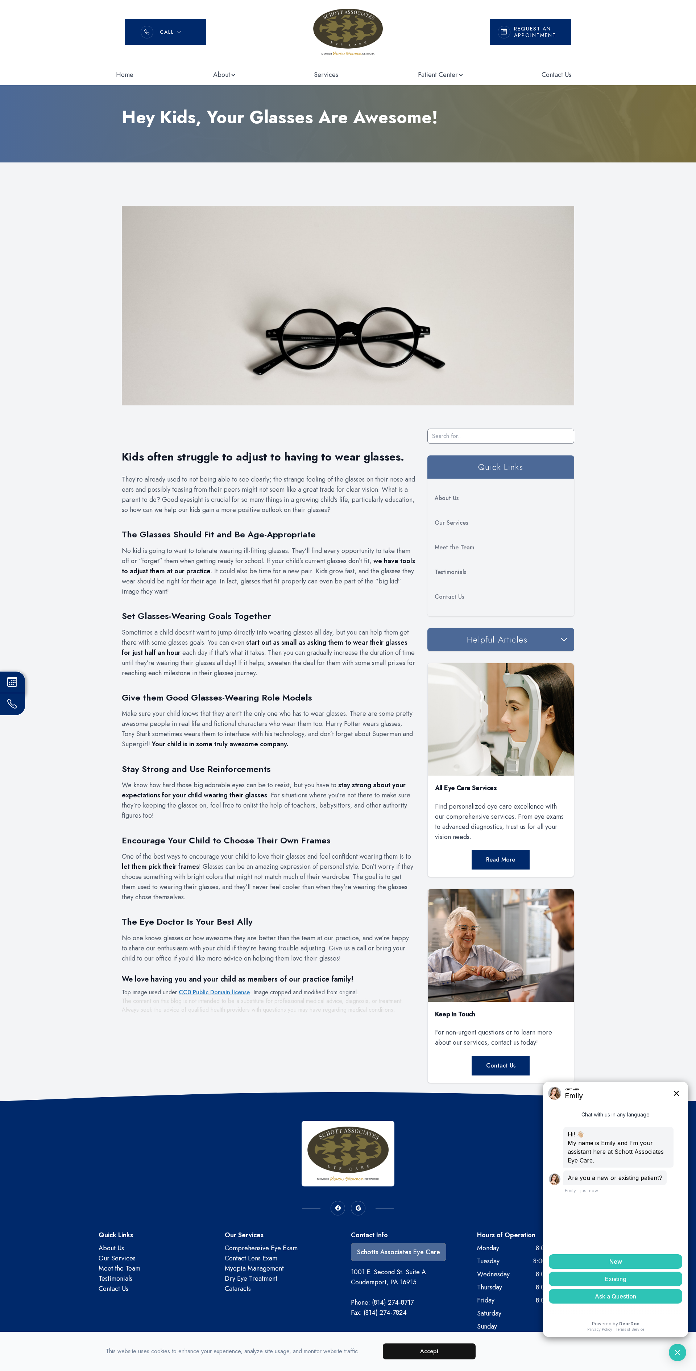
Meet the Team (454, 547)
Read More (500, 859)
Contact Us (556, 74)
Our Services (451, 523)
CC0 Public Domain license (214, 992)
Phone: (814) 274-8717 (382, 1302)
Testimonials (450, 572)
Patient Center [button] (438, 74)
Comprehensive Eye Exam (261, 1248)
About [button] (221, 74)
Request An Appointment (535, 31)
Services (326, 74)
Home (124, 74)
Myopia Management (254, 1268)
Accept (429, 1351)
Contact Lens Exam (251, 1258)
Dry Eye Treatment (251, 1278)
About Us (447, 498)
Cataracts (238, 1288)
